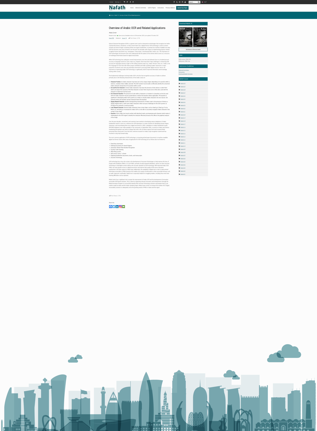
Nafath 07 (183, 155)
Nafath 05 (183, 161)
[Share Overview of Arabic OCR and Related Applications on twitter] (113, 206)
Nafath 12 (183, 139)
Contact (111, 2)
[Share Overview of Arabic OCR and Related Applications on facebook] (110, 206)
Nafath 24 (183, 102)
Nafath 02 (183, 171)
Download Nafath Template (186, 74)
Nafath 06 (183, 158)
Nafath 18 (183, 121)
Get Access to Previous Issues (193, 49)
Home (132, 7)
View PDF (111, 38)
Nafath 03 (183, 168)
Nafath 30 (183, 83)
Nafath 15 (183, 130)
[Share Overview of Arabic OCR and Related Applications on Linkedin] (117, 206)
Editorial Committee (140, 7)
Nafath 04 (183, 165)
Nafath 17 (183, 124)
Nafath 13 (183, 136)
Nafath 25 (183, 99)
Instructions (161, 7)
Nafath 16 (183, 127)
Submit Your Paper (182, 8)
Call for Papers (152, 7)
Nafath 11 (183, 143)
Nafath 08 (183, 152)
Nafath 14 (183, 133)
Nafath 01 (183, 174)
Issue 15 (124, 38)
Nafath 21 (183, 111)
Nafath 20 (183, 114)
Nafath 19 (183, 118)
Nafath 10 (183, 146)
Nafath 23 (183, 105)
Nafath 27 (183, 93)
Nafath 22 (183, 108)
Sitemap (117, 2)
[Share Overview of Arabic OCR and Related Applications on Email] (123, 206)
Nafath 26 (183, 96)
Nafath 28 (183, 89)
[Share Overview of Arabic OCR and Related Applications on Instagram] (120, 206)
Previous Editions (170, 7)
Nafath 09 (183, 149)
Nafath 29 (183, 86)
